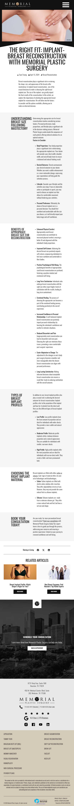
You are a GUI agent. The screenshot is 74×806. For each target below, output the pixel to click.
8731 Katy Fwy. (33, 683)
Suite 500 (42, 683)
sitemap (61, 801)
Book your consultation (50, 521)
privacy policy (58, 798)
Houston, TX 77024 (37, 686)
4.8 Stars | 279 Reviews (39, 718)
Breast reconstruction (25, 82)
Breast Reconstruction (50, 75)
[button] (38, 550)
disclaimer (66, 801)
